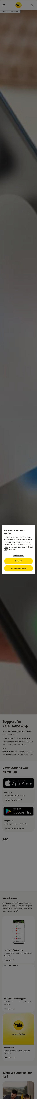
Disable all (18, 561)
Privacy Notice (12, 549)
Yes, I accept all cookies (18, 568)
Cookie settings (18, 555)
